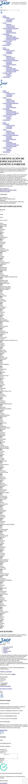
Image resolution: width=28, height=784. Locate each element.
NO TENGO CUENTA (6, 688)
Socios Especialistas (11, 36)
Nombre (2, 749)
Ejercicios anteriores (11, 32)
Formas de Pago (7, 651)
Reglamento (9, 31)
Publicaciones (6, 45)
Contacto (5, 652)
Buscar (1, 10)
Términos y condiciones (6, 671)
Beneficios (8, 24)
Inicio (4, 16)
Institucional (6, 17)
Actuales (8, 42)
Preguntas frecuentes (11, 39)
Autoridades (9, 20)
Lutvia (13, 674)
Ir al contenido (3, 0)
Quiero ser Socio (10, 25)
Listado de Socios (10, 27)
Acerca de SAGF (10, 18)
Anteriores (8, 43)
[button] (14, 644)
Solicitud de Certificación (12, 38)
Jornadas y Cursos (7, 41)
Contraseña (3, 680)
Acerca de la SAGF (8, 647)
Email (1, 752)
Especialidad (6, 34)
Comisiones (9, 21)
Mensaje (2, 758)
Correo (1, 678)
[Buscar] (19, 10)
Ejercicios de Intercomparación (10, 28)
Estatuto (5, 649)
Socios (4, 23)
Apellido (2, 751)
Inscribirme (9, 30)
